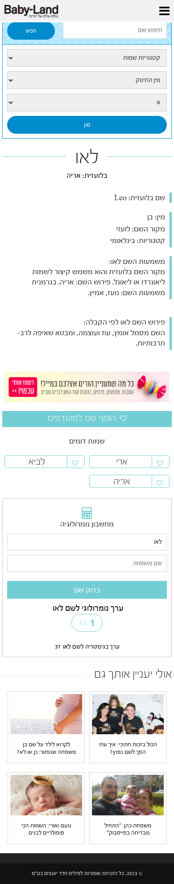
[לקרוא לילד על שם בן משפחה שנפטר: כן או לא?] (46, 714)
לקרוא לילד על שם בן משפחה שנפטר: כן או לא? (46, 748)
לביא (37, 461)
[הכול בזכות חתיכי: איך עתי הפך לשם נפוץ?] (128, 714)
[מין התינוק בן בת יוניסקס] (87, 80)
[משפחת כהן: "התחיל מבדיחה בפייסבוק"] (128, 794)
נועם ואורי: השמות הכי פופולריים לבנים (46, 829)
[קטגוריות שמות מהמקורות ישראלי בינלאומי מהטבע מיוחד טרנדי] (87, 58)
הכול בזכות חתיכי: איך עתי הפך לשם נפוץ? (128, 748)
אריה (121, 481)
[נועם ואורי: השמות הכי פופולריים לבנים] (46, 794)
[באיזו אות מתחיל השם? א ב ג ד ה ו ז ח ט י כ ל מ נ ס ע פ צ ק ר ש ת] (87, 102)
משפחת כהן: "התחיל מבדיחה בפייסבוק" (127, 829)
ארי (122, 461)
